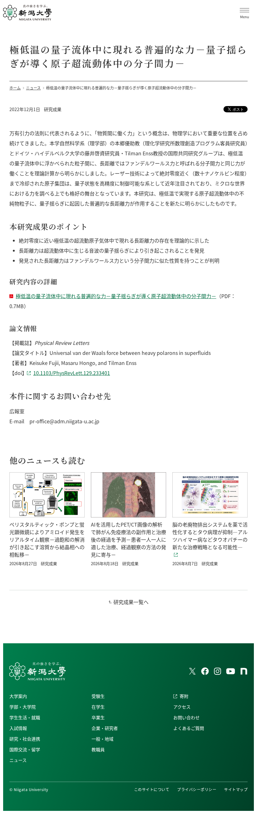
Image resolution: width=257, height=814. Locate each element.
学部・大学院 (22, 707)
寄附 (184, 696)
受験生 (98, 696)
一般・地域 (102, 739)
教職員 (98, 749)
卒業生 (98, 717)
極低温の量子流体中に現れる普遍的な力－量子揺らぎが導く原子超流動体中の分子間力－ (116, 296)
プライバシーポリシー (196, 789)
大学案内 (18, 696)
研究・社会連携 (24, 739)
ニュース (18, 760)
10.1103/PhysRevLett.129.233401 (71, 373)
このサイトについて (151, 789)
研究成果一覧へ (131, 602)
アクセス (182, 707)
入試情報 (18, 728)
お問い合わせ (186, 717)
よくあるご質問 (188, 728)
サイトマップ (236, 789)
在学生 (98, 707)
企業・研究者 (105, 728)
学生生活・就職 (24, 717)
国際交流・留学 (24, 749)
